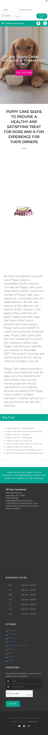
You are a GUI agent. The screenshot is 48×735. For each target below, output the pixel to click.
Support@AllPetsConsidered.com (19, 500)
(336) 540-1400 (12, 498)
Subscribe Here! (42, 16)
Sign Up (13, 704)
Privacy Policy (28, 718)
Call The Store (24, 73)
